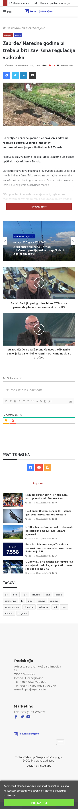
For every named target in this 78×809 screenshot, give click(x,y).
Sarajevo (39, 28)
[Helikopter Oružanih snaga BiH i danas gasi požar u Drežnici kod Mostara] (13, 516)
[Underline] (15, 401)
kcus (48, 594)
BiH (6, 594)
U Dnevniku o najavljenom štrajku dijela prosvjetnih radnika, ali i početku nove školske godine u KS (49, 565)
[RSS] (47, 467)
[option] (39, 241)
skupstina (29, 606)
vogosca (23, 613)
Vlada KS (9, 613)
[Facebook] (6, 75)
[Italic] (10, 401)
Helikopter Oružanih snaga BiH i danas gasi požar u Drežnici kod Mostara (48, 512)
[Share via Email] (32, 75)
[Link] (41, 401)
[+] (50, 401)
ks (22, 600)
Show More (38, 206)
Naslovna (13, 28)
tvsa (64, 606)
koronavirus (10, 600)
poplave (41, 600)
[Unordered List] (28, 401)
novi (30, 600)
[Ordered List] (23, 401)
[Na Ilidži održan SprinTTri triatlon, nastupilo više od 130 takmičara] (13, 500)
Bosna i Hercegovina (24, 236)
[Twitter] (15, 75)
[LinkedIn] (23, 75)
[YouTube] (39, 467)
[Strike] (19, 401)
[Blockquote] (32, 401)
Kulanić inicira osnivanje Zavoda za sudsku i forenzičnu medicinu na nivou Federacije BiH (48, 548)
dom (15, 594)
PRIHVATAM (39, 802)
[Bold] (6, 401)
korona (58, 594)
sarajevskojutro (12, 606)
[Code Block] (36, 401)
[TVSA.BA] (39, 11)
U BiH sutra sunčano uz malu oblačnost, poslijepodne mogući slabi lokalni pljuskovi (38, 250)
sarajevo (54, 600)
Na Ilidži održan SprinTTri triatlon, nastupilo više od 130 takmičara (46, 496)
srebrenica (43, 606)
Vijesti (26, 28)
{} (45, 401)
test (55, 606)
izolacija (36, 594)
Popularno (39, 483)
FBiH (25, 594)
